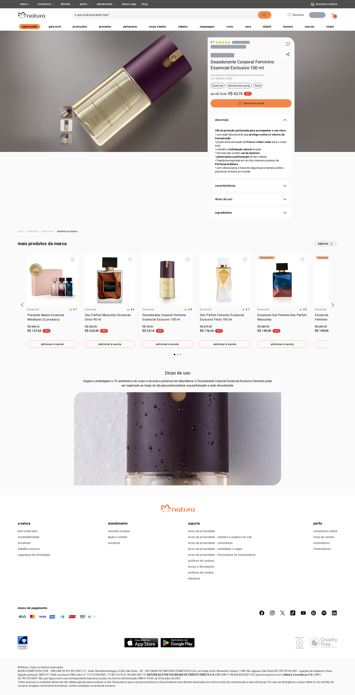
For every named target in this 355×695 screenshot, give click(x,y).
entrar (318, 15)
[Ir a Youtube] (303, 613)
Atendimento (104, 4)
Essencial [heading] (33, 309)
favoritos (297, 15)
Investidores (321, 543)
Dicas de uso (177, 373)
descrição (222, 120)
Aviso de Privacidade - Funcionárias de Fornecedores (222, 555)
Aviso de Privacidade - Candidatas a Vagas (215, 549)
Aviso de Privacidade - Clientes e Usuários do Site (220, 537)
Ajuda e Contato (117, 537)
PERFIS (317, 523)
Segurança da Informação (34, 555)
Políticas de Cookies (201, 560)
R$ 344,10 (33, 326)
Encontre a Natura (326, 4)
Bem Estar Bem (27, 531)
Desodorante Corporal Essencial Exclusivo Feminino (237, 75)
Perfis (83, 4)
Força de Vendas (323, 537)
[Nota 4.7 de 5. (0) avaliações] (241, 42)
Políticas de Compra (201, 572)
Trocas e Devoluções (201, 566)
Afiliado (65, 4)
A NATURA (24, 523)
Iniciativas (24, 543)
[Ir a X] (282, 613)
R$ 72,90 (147, 326)
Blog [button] (144, 4)
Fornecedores (322, 549)
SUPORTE (194, 523)
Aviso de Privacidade (201, 531)
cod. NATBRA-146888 (221, 78)
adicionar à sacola (52, 344)
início (20, 231)
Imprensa (194, 578)
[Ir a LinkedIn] (334, 613)
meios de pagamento (32, 608)
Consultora (44, 4)
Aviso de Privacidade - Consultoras (210, 543)
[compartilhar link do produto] (288, 54)
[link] (52, 318)
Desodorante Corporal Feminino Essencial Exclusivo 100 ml (242, 64)
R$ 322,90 (91, 326)
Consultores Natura (325, 531)
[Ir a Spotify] (324, 613)
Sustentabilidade (28, 537)
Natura (24, 4)
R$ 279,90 (206, 326)
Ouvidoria (114, 543)
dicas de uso (223, 199)
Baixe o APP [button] (129, 4)
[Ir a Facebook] (262, 613)
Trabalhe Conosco (29, 549)
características (225, 185)
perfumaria (32, 231)
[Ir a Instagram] (272, 613)
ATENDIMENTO (118, 523)
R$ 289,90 (263, 326)
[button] (288, 44)
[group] (52, 301)
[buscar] (263, 15)
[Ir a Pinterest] (314, 613)
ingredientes (223, 212)
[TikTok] (293, 613)
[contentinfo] (73, 309)
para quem (47, 231)
